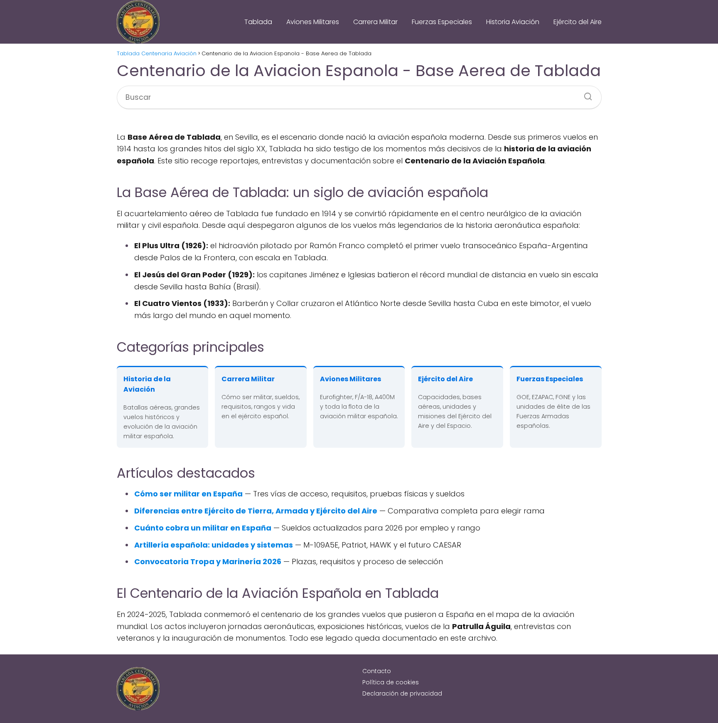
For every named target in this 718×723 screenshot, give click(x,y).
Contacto (376, 671)
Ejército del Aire (577, 22)
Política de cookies (390, 682)
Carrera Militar (375, 22)
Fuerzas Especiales (442, 22)
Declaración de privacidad (402, 693)
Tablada (258, 22)
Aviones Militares (312, 22)
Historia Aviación (512, 22)
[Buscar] (585, 94)
